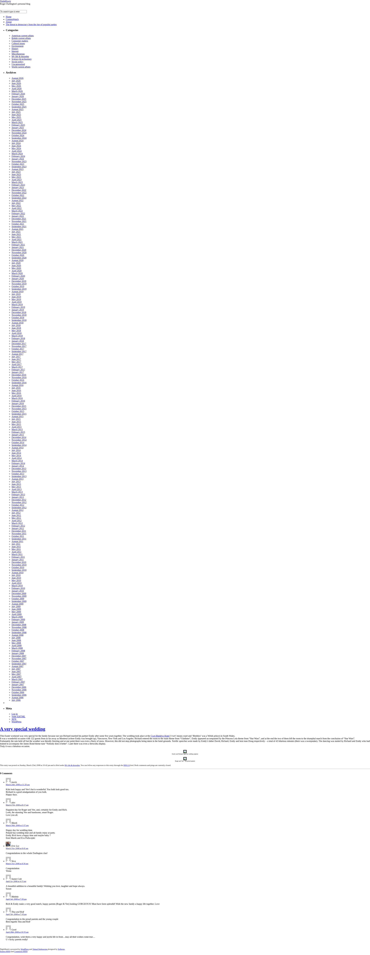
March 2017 (17, 367)
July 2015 (16, 419)
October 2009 (18, 598)
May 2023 (16, 177)
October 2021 (18, 224)
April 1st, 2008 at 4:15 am (16, 881)
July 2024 (16, 143)
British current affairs (21, 38)
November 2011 (19, 533)
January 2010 (18, 591)
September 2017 (19, 351)
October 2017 (18, 349)
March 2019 (17, 304)
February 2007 (18, 682)
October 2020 (18, 255)
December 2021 (19, 218)
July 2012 (16, 513)
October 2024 (18, 135)
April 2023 (17, 179)
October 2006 (18, 692)
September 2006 (19, 695)
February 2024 (18, 156)
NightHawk (5, 1)
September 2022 (19, 198)
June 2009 (16, 609)
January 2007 (18, 684)
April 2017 (17, 364)
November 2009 (19, 596)
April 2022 (17, 208)
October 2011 (18, 536)
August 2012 (17, 510)
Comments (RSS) (20, 951)
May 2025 (16, 117)
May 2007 (16, 674)
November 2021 (19, 221)
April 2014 (17, 458)
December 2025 (19, 99)
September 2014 (19, 445)
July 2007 (16, 669)
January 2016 (18, 403)
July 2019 (16, 294)
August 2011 (17, 541)
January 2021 (18, 247)
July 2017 (16, 356)
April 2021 (17, 239)
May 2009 (16, 611)
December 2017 (19, 343)
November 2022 (19, 192)
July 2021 (16, 231)
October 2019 (18, 286)
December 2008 (19, 624)
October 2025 (18, 104)
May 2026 (16, 86)
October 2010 (18, 567)
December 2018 (19, 312)
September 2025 (19, 107)
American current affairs (23, 35)
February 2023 (18, 185)
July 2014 (16, 450)
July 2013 (16, 481)
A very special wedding (22, 728)
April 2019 (17, 302)
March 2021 (17, 242)
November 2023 (19, 161)
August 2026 (17, 78)
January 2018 (18, 341)
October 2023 (18, 164)
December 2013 (19, 468)
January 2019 (18, 310)
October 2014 (18, 442)
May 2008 (16, 643)
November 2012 (19, 502)
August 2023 (17, 169)
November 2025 (19, 101)
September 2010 (19, 570)
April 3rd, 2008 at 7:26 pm (16, 899)
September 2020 (19, 257)
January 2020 (18, 278)
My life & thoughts (20, 56)
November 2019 (19, 284)
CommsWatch (12, 19)
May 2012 (16, 518)
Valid (18, 716)
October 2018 (18, 317)
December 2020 (19, 250)
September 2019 (19, 289)
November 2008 (19, 627)
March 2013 (17, 492)
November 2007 (19, 658)
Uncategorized (18, 64)
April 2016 (17, 395)
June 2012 (16, 515)
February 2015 (18, 432)
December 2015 (19, 406)
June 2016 (16, 390)
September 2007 (19, 663)
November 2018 (19, 315)
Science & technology (22, 59)
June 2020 (16, 265)
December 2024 (19, 130)
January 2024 (18, 159)
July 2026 (16, 81)
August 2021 (17, 229)
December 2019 (19, 281)
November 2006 (19, 690)
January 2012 (18, 528)
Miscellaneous (18, 54)
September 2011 (19, 539)
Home (8, 16)
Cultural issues (18, 43)
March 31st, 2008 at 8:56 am (17, 863)
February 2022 (18, 213)
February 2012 (18, 526)
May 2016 (16, 393)
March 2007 (17, 679)
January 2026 (18, 96)
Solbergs (61, 949)
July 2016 (16, 388)
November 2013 (19, 471)
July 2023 (16, 172)
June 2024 (16, 146)
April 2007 (17, 677)
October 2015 (18, 411)
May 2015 (16, 424)
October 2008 (18, 630)
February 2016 (18, 401)
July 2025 (16, 112)
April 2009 (17, 614)
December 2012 (19, 500)
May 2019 (16, 299)
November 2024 (19, 133)
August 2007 (17, 666)
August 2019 (17, 291)
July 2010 (16, 575)
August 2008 (17, 635)
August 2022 (17, 200)
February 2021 (18, 244)
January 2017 (18, 372)
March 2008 (17, 648)
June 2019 (16, 297)
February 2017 (18, 369)
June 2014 (16, 453)
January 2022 (18, 216)
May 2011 (16, 549)
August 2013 (17, 479)
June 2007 (16, 671)
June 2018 (16, 328)
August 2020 (17, 260)
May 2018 (16, 330)
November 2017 (19, 346)
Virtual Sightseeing (40, 949)
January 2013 (18, 497)
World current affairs (21, 67)
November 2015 (19, 408)
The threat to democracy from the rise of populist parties (31, 24)
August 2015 (17, 416)
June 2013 (16, 484)
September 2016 (19, 382)
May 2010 (16, 580)
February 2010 (18, 588)
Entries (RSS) (5, 951)
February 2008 (18, 650)
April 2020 (17, 271)
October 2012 (18, 505)
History (15, 48)
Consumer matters (20, 41)
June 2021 (16, 234)
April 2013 (17, 489)
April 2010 (17, 583)
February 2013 (18, 494)
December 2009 (19, 593)
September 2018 (19, 320)
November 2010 (19, 565)
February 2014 (18, 463)
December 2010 (19, 562)
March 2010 (17, 585)
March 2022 (17, 211)
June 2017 (16, 359)
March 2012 (17, 523)
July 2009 (16, 606)
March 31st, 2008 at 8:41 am (17, 848)
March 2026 (17, 91)
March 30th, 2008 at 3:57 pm (17, 825)
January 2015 (18, 434)
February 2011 (18, 557)
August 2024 (17, 140)
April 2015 (17, 427)
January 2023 (18, 187)
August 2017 (17, 354)
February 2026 (18, 94)
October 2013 (18, 474)
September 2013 (19, 476)
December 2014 (19, 437)
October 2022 (18, 195)
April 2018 (17, 333)
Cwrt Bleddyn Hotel (160, 736)
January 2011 (18, 559)
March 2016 (17, 398)
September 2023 (19, 166)
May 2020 (16, 268)
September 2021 (19, 226)
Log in (15, 714)
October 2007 (18, 661)
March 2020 (17, 273)
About (9, 22)
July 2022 (16, 203)
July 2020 (16, 263)
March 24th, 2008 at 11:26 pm (18, 785)
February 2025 (18, 125)
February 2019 (18, 307)
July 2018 (16, 325)
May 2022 (16, 205)
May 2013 (16, 487)
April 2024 (17, 151)
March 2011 (17, 554)
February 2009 (18, 619)
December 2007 (19, 656)
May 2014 (16, 455)
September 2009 (19, 601)
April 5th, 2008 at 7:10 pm (16, 914)
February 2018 (18, 338)
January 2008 (18, 653)
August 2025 (17, 109)
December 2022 (19, 190)
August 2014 (17, 447)
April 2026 (17, 88)
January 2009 (18, 622)
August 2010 (17, 572)
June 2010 (16, 578)
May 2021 (16, 237)
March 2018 (17, 336)
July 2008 (16, 637)
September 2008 (19, 632)
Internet (15, 51)
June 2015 (16, 421)
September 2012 (19, 507)
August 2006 (17, 697)
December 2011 (19, 531)
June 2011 (16, 546)
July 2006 (16, 700)
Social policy (17, 61)
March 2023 (17, 182)
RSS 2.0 (127, 765)
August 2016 (17, 385)
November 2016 (19, 377)
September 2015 (19, 414)
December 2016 (19, 375)
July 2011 (16, 544)
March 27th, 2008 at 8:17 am (17, 805)
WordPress (16, 721)
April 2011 (16, 552)
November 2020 (19, 252)
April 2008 (17, 645)
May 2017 (16, 362)
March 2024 (17, 153)
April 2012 (17, 520)
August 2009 (17, 604)
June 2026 (16, 83)
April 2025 (17, 120)
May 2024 (16, 148)
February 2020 (18, 276)
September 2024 (19, 138)
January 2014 (18, 466)
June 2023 (16, 174)
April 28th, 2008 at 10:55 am (17, 932)
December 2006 (19, 687)
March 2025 (17, 122)
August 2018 (17, 323)
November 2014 (19, 440)
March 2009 (17, 617)
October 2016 (18, 380)
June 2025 (16, 114)
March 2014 (17, 460)
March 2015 (17, 429)
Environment (17, 46)
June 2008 (16, 640)
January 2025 (18, 127)
